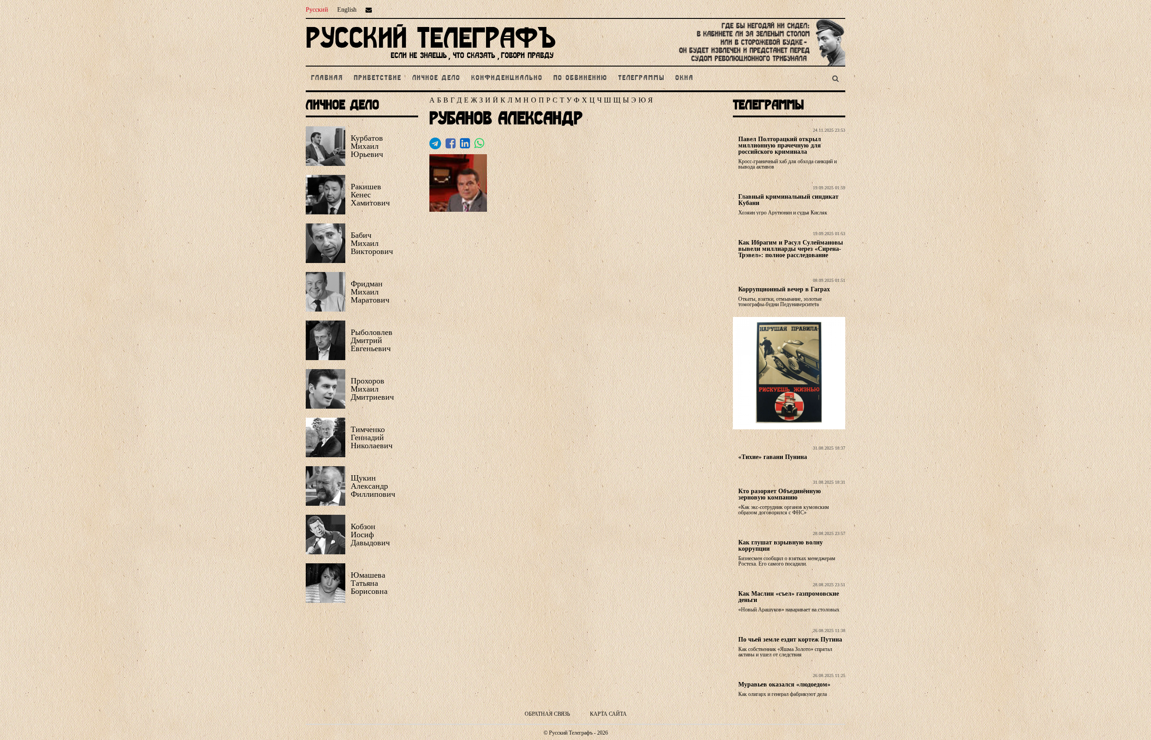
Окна (684, 78)
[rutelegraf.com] (431, 62)
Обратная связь (547, 714)
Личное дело (436, 78)
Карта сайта (608, 714)
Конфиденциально (507, 78)
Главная (327, 78)
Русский (317, 9)
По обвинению (580, 78)
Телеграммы (641, 78)
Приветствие (378, 78)
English (347, 9)
